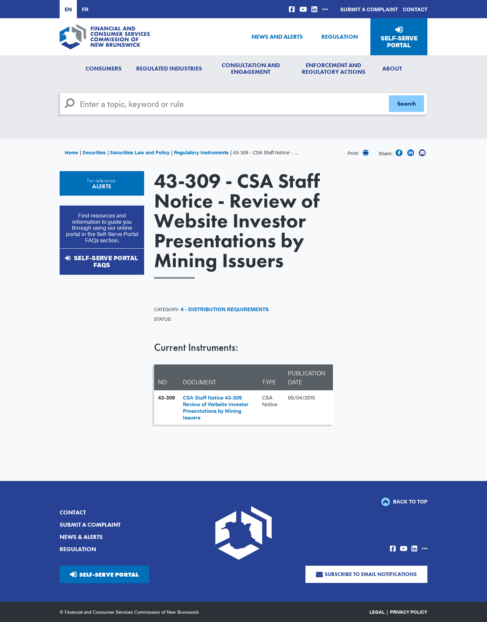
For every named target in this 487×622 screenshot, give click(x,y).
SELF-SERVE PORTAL (108, 574)
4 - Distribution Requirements (225, 309)
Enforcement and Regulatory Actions (333, 68)
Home (71, 152)
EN (68, 9)
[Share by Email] (422, 153)
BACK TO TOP (409, 501)
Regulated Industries (169, 68)
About (392, 68)
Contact (415, 9)
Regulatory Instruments (201, 152)
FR (85, 9)
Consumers (103, 68)
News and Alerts (277, 36)
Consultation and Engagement (251, 68)
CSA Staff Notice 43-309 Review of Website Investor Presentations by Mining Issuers (215, 407)
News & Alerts (81, 537)
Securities (94, 152)
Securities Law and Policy (140, 152)
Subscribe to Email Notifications (371, 574)
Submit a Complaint (369, 9)
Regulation (339, 36)
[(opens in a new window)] (292, 9)
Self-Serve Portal (399, 41)
